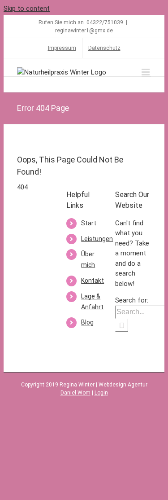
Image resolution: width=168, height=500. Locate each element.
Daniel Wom (75, 393)
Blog (87, 322)
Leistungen (97, 238)
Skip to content (27, 8)
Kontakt (92, 280)
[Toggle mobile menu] (146, 72)
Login (101, 393)
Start (88, 223)
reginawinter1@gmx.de (84, 30)
